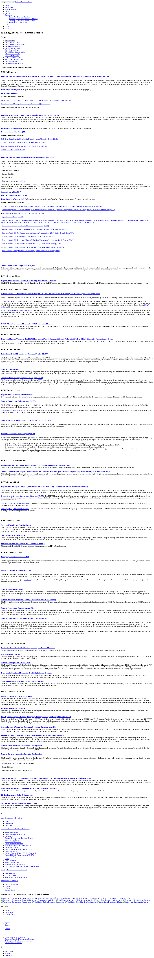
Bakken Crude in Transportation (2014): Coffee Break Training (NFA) (25, 226)
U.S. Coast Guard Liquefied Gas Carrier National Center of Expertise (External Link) (29, 139)
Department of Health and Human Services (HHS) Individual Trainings (26, 673)
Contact (7, 26)
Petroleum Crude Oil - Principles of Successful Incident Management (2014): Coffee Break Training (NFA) (37, 240)
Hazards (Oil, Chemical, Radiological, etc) (19, 849)
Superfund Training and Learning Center (16, 525)
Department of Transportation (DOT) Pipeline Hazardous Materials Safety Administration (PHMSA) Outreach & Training (44, 486)
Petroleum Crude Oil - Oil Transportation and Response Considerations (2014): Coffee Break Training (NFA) (38, 233)
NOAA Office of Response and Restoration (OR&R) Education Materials (27, 324)
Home (7, 5)
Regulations (9, 823)
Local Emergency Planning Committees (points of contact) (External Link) (25, 104)
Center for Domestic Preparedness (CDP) (16, 570)
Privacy (7, 953)
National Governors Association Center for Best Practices (21, 754)
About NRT (9, 7)
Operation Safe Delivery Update (12, 217)
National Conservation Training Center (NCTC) (18, 401)
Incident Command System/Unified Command (20, 853)
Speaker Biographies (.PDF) (11, 192)
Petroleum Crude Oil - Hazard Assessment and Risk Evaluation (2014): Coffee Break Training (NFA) (35, 229)
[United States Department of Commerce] (137, 900)
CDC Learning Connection (11, 654)
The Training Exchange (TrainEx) (13, 535)
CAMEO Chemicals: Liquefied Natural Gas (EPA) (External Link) (23, 142)
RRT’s (7, 923)
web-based (27, 580)
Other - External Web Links (14, 63)
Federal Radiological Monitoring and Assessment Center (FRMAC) (25, 354)
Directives (8, 825)
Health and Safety (11, 851)
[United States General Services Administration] (81, 902)
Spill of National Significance (15, 864)
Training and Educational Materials (16, 877)
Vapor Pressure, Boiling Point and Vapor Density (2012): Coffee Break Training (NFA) (31, 251)
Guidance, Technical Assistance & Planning (23, 19)
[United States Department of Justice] (110, 902)
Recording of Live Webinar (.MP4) (13, 199)
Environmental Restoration (14, 844)
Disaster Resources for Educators (13, 708)
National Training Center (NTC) (12, 369)
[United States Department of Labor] (135, 902)
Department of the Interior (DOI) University (16, 395)
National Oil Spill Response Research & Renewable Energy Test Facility (26, 420)
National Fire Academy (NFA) (12, 589)
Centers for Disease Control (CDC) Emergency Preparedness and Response (28, 648)
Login (7, 28)
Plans (7, 859)
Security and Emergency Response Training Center (19, 803)
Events (7, 13)
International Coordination (18, 22)
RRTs (7, 11)
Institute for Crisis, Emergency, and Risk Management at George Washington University (32, 735)
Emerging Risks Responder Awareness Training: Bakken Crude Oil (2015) (27, 157)
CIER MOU (9, 836)
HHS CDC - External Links (14, 59)
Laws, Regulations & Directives (19, 17)
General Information (11, 884)
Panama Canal (10, 890)
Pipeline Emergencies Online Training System (17, 795)
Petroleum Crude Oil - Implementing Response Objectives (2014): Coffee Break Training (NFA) (34, 247)
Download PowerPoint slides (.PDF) (14, 195)
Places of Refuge (10, 857)
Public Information (11, 861)
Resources (8, 15)
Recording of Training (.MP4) (11, 90)
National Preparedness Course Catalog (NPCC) (18, 608)
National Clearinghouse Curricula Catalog (16, 663)
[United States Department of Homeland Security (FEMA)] (120, 898)
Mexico (7, 888)
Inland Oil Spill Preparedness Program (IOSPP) (18, 434)
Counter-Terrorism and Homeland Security (19, 838)
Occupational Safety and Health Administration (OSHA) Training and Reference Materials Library (36, 465)
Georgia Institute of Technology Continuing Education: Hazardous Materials (28, 727)
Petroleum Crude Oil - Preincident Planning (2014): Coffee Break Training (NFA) (29, 236)
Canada (7, 886)
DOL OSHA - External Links (15, 52)
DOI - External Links (12, 50)
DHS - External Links (12, 42)
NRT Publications (11, 61)
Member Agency (10, 914)
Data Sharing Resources (13, 842)
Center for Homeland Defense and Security (16, 696)
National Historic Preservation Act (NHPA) (19, 855)
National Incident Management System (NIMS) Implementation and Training (28, 600)
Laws (7, 821)
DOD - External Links (12, 46)
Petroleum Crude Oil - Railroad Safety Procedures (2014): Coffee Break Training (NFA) (31, 244)
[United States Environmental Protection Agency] (17, 898)
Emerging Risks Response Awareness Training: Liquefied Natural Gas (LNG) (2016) (31, 115)
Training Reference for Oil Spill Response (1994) (18, 265)
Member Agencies (11, 9)
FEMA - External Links (13, 57)
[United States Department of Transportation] (16, 902)
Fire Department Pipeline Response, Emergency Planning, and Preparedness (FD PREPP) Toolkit (36, 717)
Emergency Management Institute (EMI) (15, 557)
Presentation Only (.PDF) (10, 93)
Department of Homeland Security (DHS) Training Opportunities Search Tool (28, 281)
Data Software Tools (12, 840)
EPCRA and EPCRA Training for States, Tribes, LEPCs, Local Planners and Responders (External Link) (36, 100)
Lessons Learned (10, 875)
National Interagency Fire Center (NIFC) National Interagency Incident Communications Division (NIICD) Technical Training (46, 778)
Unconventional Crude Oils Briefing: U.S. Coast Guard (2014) (23, 213)
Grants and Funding (11, 847)
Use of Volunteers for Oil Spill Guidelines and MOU (22, 866)
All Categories (10, 41)
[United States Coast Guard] (44, 898)
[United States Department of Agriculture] (41, 900)
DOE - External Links (12, 48)
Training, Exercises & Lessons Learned (22, 21)
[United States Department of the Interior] (108, 900)
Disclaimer (8, 955)
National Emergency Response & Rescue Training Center (21, 746)
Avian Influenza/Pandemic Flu (15, 834)
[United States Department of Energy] (14, 900)
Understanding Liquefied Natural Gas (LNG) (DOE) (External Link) (24, 146)
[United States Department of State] (66, 898)
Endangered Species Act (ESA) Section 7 (18, 845)
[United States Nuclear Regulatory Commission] (48, 902)
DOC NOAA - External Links (15, 44)
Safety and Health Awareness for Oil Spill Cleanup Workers (22, 681)
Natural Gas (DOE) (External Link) (13, 150)
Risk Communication (12, 862)
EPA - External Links (12, 56)
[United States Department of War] (90, 898)
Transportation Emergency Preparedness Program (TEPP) (22, 378)
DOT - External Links (12, 54)
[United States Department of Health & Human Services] (75, 900)
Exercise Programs (11, 873)
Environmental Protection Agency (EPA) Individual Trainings (23, 544)
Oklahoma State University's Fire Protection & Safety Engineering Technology (29, 788)
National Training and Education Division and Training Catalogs (24, 618)
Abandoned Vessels (11, 832)
